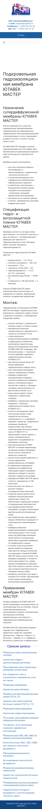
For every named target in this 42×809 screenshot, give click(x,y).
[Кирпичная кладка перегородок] (17, 709)
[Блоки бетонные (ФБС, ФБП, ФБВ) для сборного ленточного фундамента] (21, 738)
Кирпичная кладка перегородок (19, 713)
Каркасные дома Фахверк (16, 689)
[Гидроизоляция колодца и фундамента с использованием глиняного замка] (21, 785)
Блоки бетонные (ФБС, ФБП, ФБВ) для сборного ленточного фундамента (20, 745)
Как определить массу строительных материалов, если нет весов (19, 677)
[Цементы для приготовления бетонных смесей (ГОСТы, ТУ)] (21, 696)
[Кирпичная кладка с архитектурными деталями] (21, 655)
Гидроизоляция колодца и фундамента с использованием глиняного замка (18, 793)
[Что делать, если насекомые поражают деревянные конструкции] (21, 720)
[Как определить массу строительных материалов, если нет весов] (21, 670)
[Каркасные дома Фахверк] (15, 685)
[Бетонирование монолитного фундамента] (21, 756)
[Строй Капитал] (21, 9)
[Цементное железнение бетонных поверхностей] (21, 770)
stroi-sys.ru (23, 803)
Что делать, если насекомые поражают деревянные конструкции (17, 728)
